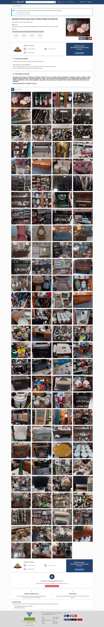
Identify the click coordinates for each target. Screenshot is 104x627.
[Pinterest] (76, 616)
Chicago (21, 607)
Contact (43, 623)
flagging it (72, 597)
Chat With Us (30, 619)
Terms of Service (55, 617)
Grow (46, 620)
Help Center (55, 621)
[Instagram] (70, 616)
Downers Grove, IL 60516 (27, 606)
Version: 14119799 (29, 625)
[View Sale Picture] (21, 100)
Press (53, 620)
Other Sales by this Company (23, 12)
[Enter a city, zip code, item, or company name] (54, 2)
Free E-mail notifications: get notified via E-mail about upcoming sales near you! (51, 613)
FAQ (43, 617)
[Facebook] (65, 616)
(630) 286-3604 (30, 52)
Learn (43, 618)
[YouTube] (73, 616)
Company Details (51, 48)
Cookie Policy (55, 623)
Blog (43, 621)
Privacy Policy (55, 618)
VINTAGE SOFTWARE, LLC (32, 621)
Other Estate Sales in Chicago (23, 13)
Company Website (31, 48)
